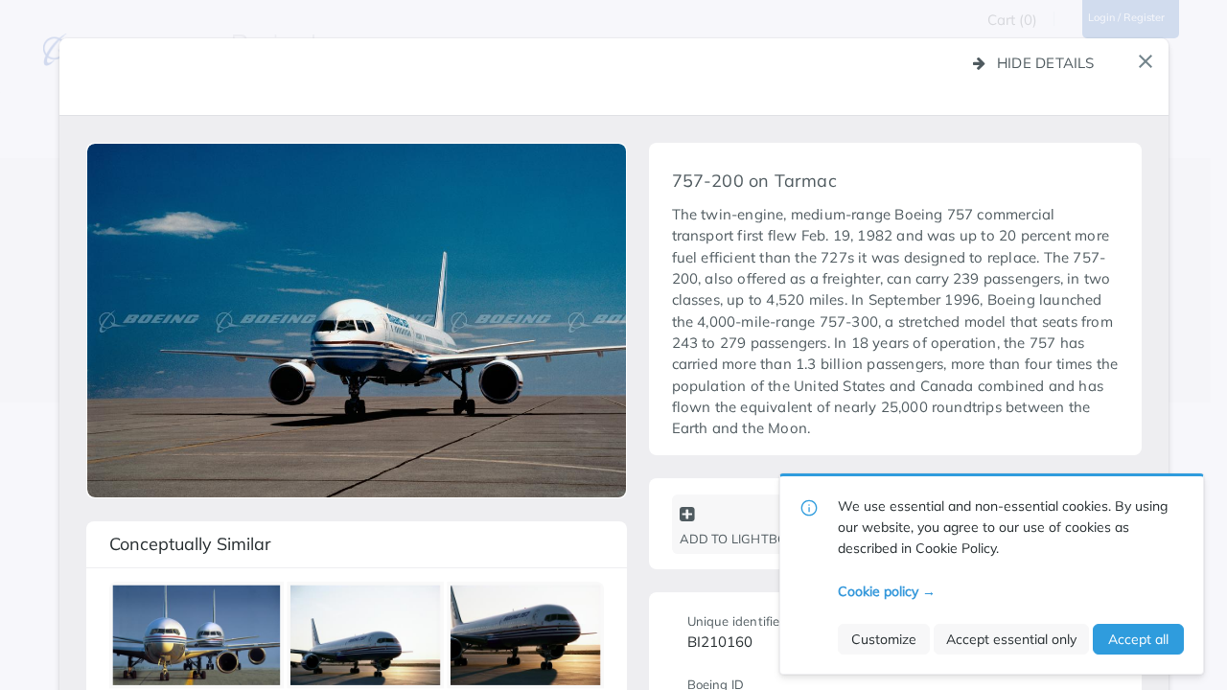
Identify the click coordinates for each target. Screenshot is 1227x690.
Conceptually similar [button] (190, 544)
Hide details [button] (1046, 63)
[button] (1145, 61)
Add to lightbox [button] (738, 538)
